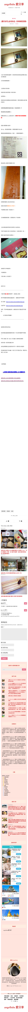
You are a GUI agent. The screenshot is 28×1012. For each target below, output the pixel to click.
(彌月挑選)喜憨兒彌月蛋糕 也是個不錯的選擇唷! (11, 596)
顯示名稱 (3, 642)
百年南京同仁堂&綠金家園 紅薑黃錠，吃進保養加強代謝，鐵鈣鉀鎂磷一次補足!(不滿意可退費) (14, 755)
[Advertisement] (14, 450)
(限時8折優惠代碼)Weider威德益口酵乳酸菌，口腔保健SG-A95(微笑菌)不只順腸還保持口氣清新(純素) (14, 763)
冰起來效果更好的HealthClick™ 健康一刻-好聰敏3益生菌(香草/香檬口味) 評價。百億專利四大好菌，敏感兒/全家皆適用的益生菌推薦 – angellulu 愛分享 (14, 729)
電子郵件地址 (4, 647)
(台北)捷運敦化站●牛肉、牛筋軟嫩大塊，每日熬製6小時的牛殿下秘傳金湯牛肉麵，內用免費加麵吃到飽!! (16, 814)
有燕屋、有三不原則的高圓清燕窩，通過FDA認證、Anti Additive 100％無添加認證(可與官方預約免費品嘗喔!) (17, 827)
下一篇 (20, 521)
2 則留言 (16, 23)
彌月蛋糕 (3, 511)
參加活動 (6, 789)
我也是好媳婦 (19, 997)
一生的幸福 (6, 784)
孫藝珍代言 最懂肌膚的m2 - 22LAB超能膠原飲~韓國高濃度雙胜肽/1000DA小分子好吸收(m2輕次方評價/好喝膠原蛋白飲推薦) (17, 692)
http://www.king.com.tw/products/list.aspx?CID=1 (10, 616)
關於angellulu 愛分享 (11, 993)
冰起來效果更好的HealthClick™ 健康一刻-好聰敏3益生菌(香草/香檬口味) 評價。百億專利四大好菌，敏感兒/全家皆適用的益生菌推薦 (17, 808)
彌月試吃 (14, 18)
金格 (12, 511)
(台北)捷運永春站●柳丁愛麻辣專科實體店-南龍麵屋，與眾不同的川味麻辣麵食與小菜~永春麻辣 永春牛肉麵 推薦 (17, 704)
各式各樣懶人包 (7, 792)
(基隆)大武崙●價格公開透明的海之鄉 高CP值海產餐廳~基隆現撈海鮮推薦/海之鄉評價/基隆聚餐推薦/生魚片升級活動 (17, 821)
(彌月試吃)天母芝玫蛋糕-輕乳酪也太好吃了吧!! (11, 573)
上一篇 (7, 521)
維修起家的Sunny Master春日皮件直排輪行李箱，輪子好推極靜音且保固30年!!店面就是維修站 (17, 834)
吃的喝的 (6, 781)
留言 (2, 627)
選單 (4, 13)
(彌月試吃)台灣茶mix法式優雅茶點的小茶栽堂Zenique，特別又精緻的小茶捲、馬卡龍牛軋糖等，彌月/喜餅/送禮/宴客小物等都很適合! (14, 552)
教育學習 (6, 786)
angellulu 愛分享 (14, 4)
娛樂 (5, 785)
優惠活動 (6, 795)
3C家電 (5, 788)
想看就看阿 (10, 999)
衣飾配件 (6, 779)
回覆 (25, 603)
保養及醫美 (6, 777)
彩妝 (5, 778)
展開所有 (3, 775)
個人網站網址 (4, 652)
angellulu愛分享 (7, 930)
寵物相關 (6, 793)
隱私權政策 (18, 993)
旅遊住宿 (6, 782)
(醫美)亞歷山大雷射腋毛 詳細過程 (14, 695)
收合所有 (7, 775)
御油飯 (8, 511)
